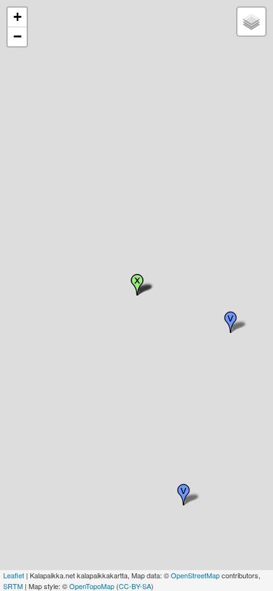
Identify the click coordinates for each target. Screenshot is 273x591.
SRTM (13, 586)
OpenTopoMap (91, 586)
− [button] (17, 36)
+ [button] (17, 17)
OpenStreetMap (195, 575)
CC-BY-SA (135, 586)
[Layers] (251, 22)
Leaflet (13, 575)
